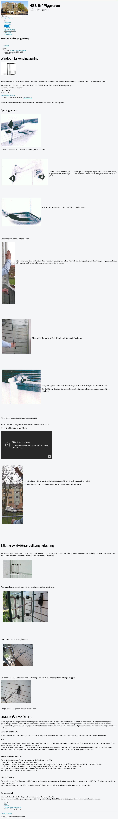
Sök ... (3, 16)
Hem (5, 21)
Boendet (6, 26)
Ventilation (7, 32)
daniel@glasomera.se (8, 95)
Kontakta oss (8, 34)
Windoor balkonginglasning (18, 50)
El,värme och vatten (10, 31)
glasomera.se (27, 98)
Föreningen (7, 22)
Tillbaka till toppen (6, 813)
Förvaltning (7, 24)
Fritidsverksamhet (9, 29)
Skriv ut (6, 45)
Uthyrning (7, 27)
